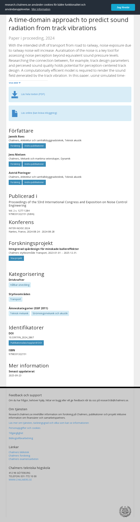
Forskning (15, 145)
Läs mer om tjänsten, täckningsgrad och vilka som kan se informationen (49, 422)
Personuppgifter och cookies (24, 428)
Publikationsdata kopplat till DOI (26, 342)
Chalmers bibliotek (19, 452)
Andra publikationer (34, 145)
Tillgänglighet (16, 433)
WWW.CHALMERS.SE (20, 479)
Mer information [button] (41, 9)
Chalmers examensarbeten (23, 459)
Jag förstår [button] (123, 7)
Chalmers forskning (19, 455)
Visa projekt (16, 258)
